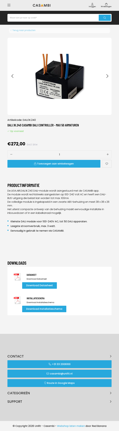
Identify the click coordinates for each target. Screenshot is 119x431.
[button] (12, 76)
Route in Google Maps (61, 383)
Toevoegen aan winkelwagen (55, 163)
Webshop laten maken (71, 426)
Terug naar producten (23, 30)
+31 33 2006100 (61, 364)
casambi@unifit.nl (61, 373)
